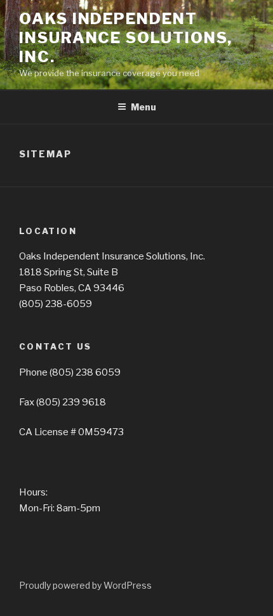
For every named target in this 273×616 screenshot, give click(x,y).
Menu (143, 107)
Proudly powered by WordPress (85, 585)
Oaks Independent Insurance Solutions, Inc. (125, 38)
